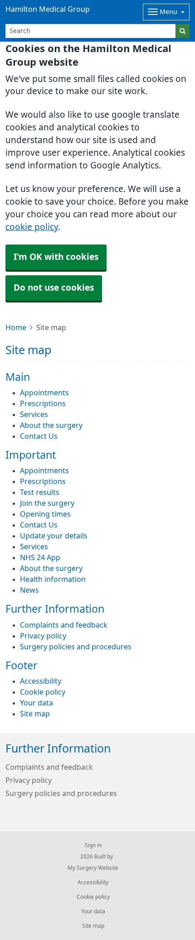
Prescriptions (43, 403)
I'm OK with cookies (56, 257)
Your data (36, 702)
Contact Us (39, 436)
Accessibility (40, 681)
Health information (53, 579)
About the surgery (51, 425)
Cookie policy (42, 691)
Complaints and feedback (63, 624)
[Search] (183, 31)
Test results (39, 492)
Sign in (93, 845)
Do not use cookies (54, 287)
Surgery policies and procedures (76, 646)
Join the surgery (47, 503)
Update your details (54, 535)
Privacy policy (43, 635)
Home (15, 327)
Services (34, 414)
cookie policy (31, 227)
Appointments (44, 392)
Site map (35, 713)
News (29, 590)
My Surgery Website (93, 868)
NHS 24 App (40, 557)
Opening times (45, 514)
